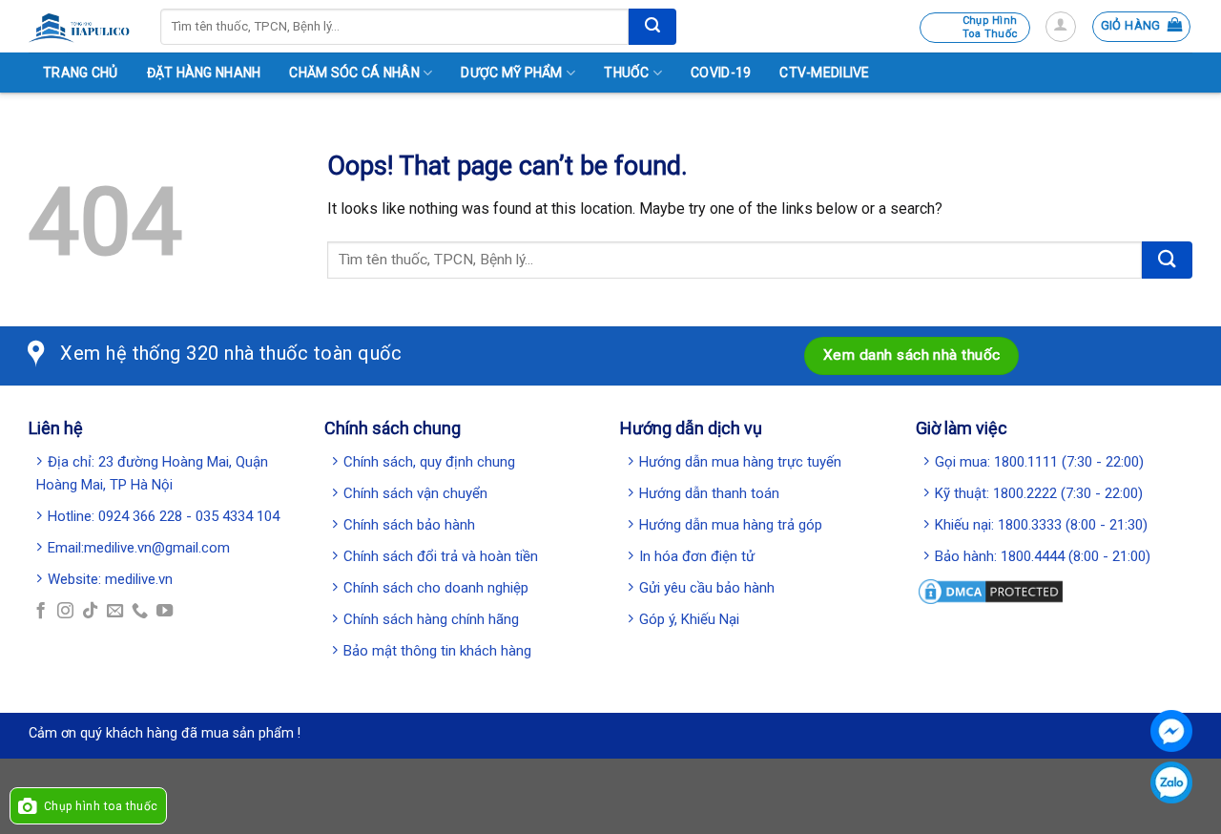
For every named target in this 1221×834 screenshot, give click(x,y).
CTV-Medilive (824, 72)
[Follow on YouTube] (164, 611)
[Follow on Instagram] (65, 611)
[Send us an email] (115, 611)
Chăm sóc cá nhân (354, 72)
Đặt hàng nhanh (204, 72)
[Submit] (652, 27)
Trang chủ (80, 72)
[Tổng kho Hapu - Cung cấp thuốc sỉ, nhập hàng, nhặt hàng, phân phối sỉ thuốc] (80, 26)
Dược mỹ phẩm (511, 72)
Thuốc (626, 72)
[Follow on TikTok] (90, 611)
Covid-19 (721, 72)
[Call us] (140, 611)
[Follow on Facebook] (40, 611)
